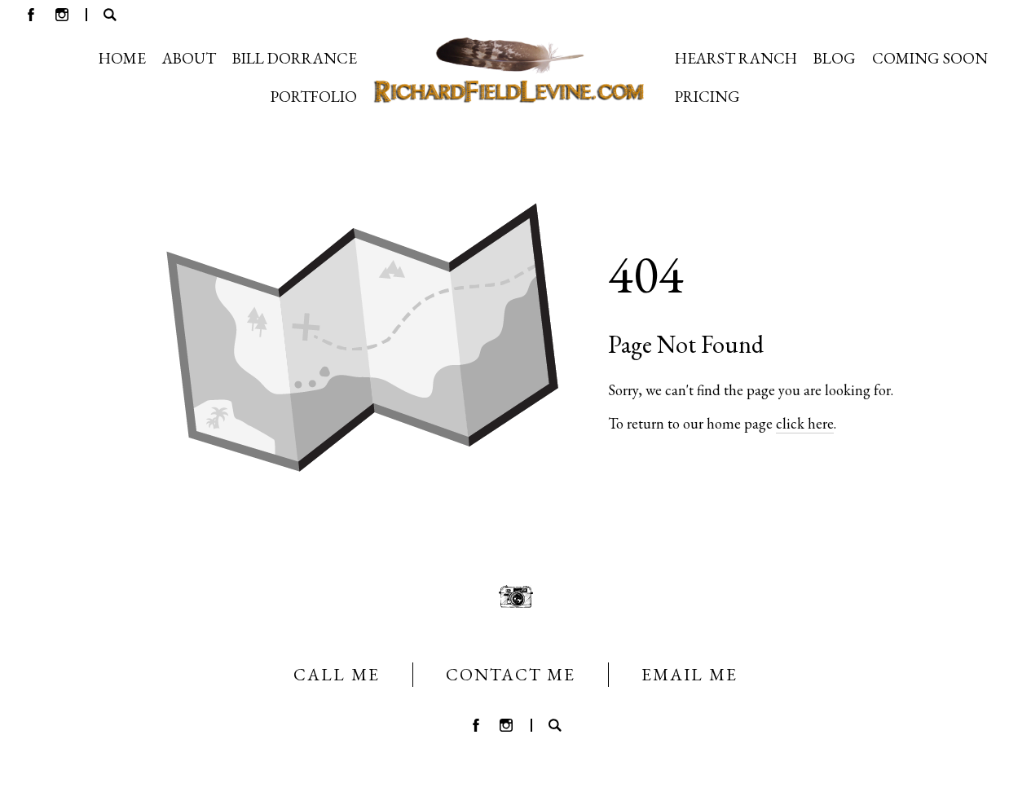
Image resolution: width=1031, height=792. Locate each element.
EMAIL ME (689, 674)
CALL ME (336, 674)
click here (805, 423)
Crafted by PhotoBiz (515, 770)
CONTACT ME (510, 674)
